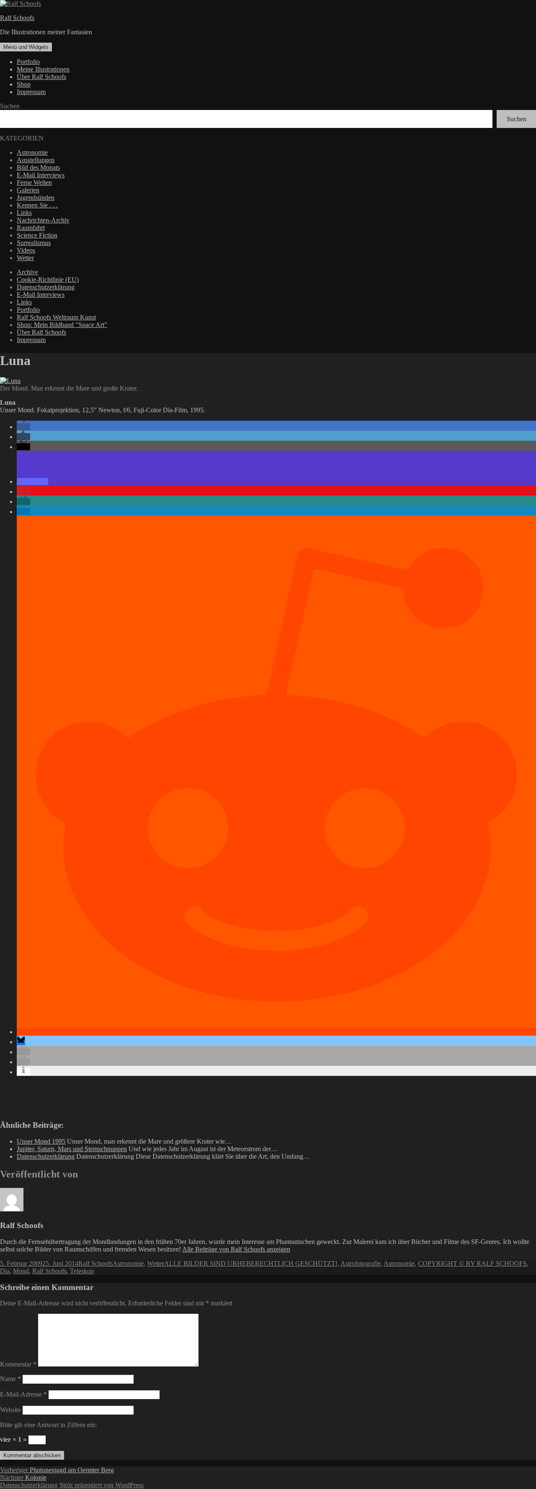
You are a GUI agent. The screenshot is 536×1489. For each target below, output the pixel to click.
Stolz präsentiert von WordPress (101, 1485)
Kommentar (18, 1364)
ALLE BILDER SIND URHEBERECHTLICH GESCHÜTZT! (251, 1263)
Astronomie (32, 152)
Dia (5, 1270)
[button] (23, 426)
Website (10, 1409)
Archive (27, 272)
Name (10, 1378)
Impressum (31, 91)
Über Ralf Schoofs (41, 76)
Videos (26, 250)
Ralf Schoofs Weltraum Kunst (56, 317)
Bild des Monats (38, 167)
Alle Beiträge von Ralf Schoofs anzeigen (236, 1249)
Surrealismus (34, 242)
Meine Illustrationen (43, 69)
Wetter (25, 257)
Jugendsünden (35, 197)
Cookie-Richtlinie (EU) (48, 279)
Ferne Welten (34, 182)
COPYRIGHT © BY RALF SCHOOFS (472, 1263)
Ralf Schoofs (17, 17)
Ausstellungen (35, 159)
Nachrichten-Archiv (43, 220)
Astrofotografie (360, 1263)
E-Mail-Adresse (23, 1394)
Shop (24, 84)
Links (24, 212)
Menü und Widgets (26, 47)
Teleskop (82, 1270)
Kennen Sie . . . (37, 205)
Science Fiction (37, 235)
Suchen (10, 106)
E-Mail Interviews (40, 175)
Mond (21, 1270)
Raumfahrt (31, 227)
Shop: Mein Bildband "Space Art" (62, 324)
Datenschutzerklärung (46, 287)
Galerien (28, 190)
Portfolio (28, 61)
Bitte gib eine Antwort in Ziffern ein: (48, 1424)
